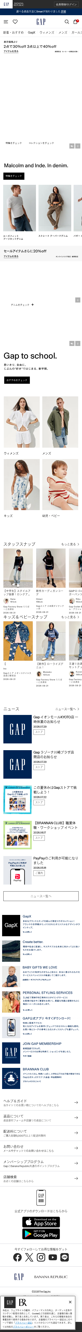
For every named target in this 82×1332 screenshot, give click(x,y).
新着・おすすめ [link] (13, 32)
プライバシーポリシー (23, 1327)
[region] (37, 1313)
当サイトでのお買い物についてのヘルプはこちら (31, 1105)
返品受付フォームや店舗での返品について (27, 1120)
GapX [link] (31, 32)
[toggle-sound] (71, 146)
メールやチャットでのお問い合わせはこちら (28, 1151)
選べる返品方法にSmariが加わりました (41, 11)
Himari (39, 599)
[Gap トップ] (41, 22)
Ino (5, 669)
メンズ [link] (62, 32)
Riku (78, 599)
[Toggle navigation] (5, 21)
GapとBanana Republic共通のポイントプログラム (31, 1166)
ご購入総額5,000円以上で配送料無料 (24, 1135)
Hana (13, 599)
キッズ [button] (8, 515)
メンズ (46, 453)
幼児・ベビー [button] (51, 515)
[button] (66, 4)
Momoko (47, 672)
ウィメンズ (11, 453)
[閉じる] (70, 1302)
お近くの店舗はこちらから (18, 1181)
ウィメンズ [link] (47, 32)
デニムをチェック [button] (20, 305)
